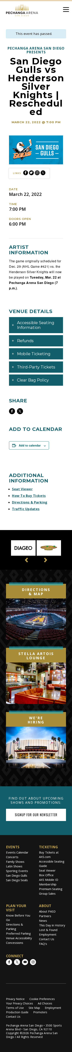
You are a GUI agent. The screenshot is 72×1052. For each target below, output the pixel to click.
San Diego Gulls (16, 875)
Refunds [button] (25, 340)
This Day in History (52, 925)
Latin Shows (14, 866)
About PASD (47, 911)
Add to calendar (30, 445)
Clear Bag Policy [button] (33, 380)
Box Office (46, 875)
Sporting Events (17, 871)
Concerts (12, 857)
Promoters (40, 1012)
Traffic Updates (26, 509)
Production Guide (17, 1012)
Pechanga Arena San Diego (22, 9)
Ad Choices (45, 1003)
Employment (47, 934)
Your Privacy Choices (19, 1003)
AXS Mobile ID (48, 880)
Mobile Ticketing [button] (33, 353)
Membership (47, 884)
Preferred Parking (18, 933)
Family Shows (15, 862)
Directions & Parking (29, 502)
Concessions (14, 943)
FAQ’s (43, 944)
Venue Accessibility (19, 938)
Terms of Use (15, 1008)
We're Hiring (36, 720)
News (43, 921)
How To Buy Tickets (29, 495)
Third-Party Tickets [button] (36, 367)
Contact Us (46, 939)
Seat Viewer (22, 489)
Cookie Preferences (42, 999)
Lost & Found (48, 930)
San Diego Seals (17, 880)
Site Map (34, 1008)
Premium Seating (50, 889)
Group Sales (47, 893)
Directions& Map (36, 592)
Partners (45, 916)
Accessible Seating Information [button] (35, 325)
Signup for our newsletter (36, 814)
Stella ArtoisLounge (36, 656)
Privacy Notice (15, 999)
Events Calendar (17, 852)
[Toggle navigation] (66, 10)
